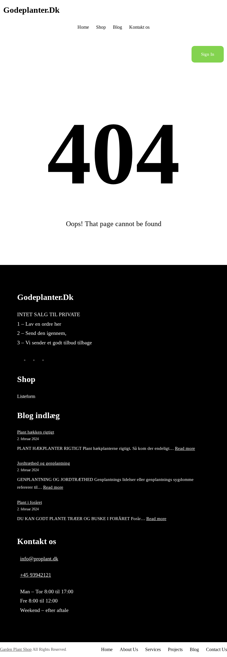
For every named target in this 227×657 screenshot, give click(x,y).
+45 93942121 (35, 575)
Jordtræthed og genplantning (43, 463)
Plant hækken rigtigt (35, 432)
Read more (185, 448)
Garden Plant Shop (16, 649)
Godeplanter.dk (31, 10)
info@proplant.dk (39, 559)
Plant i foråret (29, 502)
